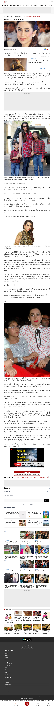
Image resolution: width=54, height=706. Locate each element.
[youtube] (28, 648)
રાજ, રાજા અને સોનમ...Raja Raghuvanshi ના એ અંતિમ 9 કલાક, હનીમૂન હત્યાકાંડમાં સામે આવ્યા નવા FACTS (37, 619)
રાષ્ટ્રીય (6, 655)
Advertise (23, 696)
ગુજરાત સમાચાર (4, 5)
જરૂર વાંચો (8, 609)
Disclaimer (28, 696)
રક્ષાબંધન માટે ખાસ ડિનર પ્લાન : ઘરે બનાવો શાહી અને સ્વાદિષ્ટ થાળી (46, 632)
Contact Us (34, 696)
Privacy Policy (39, 696)
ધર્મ (45, 5)
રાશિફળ (6, 667)
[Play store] (49, 2)
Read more (18, 464)
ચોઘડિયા (6, 674)
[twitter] (25, 648)
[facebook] (22, 648)
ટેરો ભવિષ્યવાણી (8, 670)
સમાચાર (6, 653)
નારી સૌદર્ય (7, 682)
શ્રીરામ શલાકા (7, 672)
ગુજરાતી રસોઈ (8, 684)
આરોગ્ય (6, 680)
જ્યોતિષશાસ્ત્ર (26, 5)
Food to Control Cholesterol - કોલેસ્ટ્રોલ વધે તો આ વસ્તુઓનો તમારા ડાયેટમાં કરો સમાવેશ (8, 632)
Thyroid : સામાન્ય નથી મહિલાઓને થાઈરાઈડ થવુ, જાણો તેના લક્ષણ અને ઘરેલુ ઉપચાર (18, 619)
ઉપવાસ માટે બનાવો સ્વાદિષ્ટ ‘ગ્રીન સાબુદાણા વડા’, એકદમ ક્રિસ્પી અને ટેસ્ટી (18, 632)
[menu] (2, 2)
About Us (18, 696)
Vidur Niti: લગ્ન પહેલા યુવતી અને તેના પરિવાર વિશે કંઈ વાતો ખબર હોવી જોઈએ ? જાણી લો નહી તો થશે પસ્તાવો (27, 619)
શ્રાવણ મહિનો (12, 5)
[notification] (52, 2)
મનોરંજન (6, 16)
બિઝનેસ (7, 660)
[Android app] (27, 639)
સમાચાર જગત (17, 477)
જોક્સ (31, 477)
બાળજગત (7, 689)
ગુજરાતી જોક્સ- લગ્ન (8, 620)
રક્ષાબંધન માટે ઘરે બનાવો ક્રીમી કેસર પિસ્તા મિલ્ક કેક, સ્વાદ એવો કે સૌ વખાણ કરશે (36, 632)
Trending (50, 5)
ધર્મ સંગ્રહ (41, 5)
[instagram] (31, 648)
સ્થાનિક (6, 657)
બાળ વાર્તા (7, 691)
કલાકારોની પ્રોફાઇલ (18, 16)
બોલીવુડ (19, 5)
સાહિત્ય (6, 686)
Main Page (14, 696)
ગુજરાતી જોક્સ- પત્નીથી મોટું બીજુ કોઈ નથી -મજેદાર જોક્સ (27, 474)
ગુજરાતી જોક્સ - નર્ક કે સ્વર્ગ (46, 619)
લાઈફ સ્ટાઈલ (34, 5)
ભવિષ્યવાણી (7, 665)
